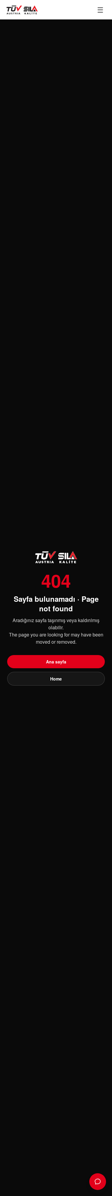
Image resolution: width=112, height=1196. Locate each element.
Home (56, 679)
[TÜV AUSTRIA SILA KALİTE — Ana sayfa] (22, 9)
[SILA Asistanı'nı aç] (97, 1181)
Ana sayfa (56, 662)
